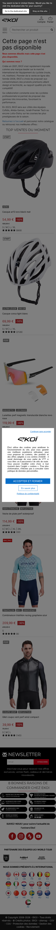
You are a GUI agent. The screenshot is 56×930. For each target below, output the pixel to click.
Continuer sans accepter (40, 431)
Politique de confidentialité (28, 494)
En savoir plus (28, 488)
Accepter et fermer (27, 481)
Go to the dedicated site (16, 11)
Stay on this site (40, 11)
